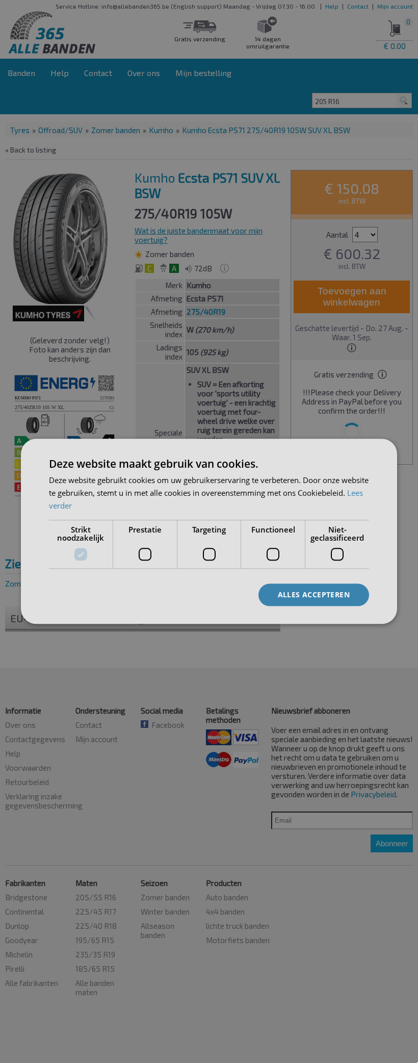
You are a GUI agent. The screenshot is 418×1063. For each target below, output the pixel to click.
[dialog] (209, 531)
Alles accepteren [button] (314, 594)
